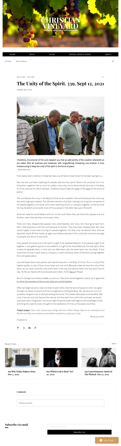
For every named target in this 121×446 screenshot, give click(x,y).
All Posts (8, 61)
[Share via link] (35, 328)
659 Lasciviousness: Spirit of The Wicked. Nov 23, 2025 (98, 373)
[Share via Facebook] (18, 328)
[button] (113, 61)
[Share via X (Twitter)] (24, 328)
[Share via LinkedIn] (29, 328)
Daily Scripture (21, 61)
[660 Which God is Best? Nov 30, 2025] (60, 357)
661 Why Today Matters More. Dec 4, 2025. (22, 373)
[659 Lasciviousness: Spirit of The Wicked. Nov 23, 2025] (99, 357)
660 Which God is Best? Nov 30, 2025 (59, 373)
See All (114, 343)
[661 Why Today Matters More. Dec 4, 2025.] (22, 357)
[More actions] (102, 76)
